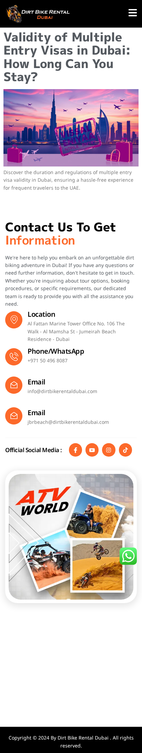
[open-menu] (133, 14)
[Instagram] (108, 449)
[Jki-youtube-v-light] (92, 449)
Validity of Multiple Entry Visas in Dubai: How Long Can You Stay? (67, 56)
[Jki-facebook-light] (75, 449)
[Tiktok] (125, 449)
